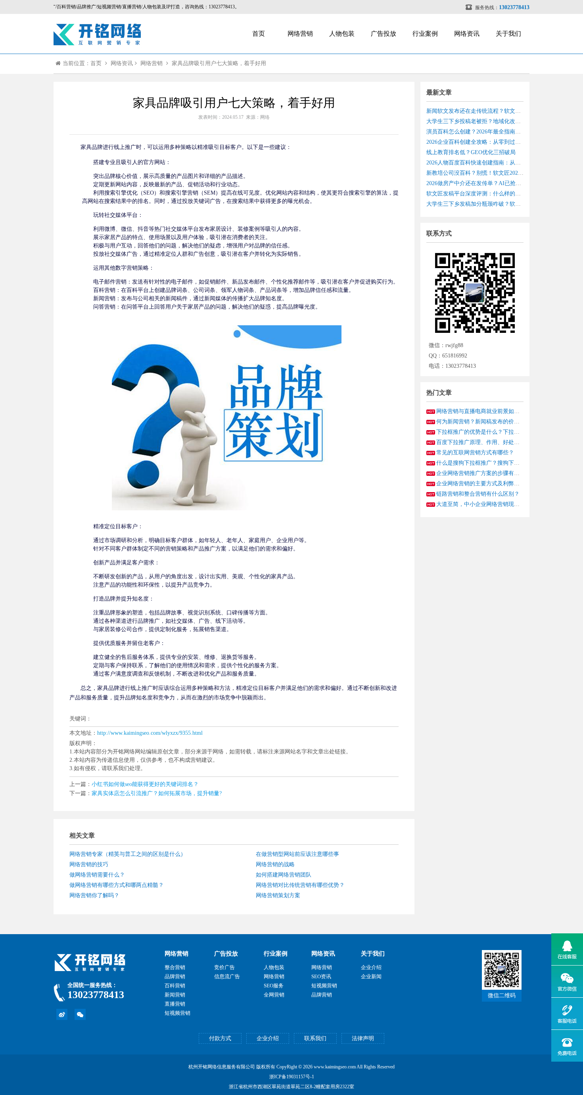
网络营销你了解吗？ (94, 895)
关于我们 (508, 33)
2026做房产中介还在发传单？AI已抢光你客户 (482, 183)
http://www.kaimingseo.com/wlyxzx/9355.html (150, 733)
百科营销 (175, 986)
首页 (258, 33)
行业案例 (425, 33)
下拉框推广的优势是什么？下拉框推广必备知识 (494, 432)
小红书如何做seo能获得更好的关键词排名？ (145, 784)
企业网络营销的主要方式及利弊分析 (480, 484)
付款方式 (220, 1038)
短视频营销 (177, 1013)
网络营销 (300, 33)
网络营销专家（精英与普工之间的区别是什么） (127, 854)
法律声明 (363, 1038)
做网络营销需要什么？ (97, 875)
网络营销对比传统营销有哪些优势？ (300, 885)
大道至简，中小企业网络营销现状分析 (483, 504)
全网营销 (274, 995)
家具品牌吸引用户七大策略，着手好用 (219, 63)
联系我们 (315, 1038)
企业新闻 (371, 976)
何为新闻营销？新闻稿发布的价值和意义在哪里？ (497, 422)
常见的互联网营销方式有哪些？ (475, 453)
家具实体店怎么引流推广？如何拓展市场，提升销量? (157, 793)
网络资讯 (466, 33)
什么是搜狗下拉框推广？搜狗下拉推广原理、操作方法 (503, 463)
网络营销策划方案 (278, 895)
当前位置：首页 (82, 63)
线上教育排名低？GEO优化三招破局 (471, 152)
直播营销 (175, 1004)
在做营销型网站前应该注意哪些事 (297, 854)
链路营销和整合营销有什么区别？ (478, 494)
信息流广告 (227, 976)
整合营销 (175, 967)
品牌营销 (175, 976)
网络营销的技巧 (88, 864)
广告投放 (383, 33)
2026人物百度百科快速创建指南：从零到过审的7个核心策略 (499, 163)
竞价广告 (224, 967)
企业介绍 (371, 967)
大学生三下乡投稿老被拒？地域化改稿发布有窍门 (487, 121)
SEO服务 (274, 986)
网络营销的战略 (275, 864)
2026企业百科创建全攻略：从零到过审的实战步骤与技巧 (495, 142)
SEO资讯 (321, 976)
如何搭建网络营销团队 (283, 875)
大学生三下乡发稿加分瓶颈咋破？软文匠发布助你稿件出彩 (498, 204)
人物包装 (342, 33)
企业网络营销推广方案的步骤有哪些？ (483, 473)
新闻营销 (175, 995)
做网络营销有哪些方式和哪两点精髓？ (116, 885)
